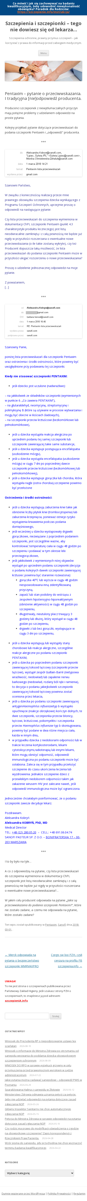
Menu (43, 53)
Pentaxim (51, 924)
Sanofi (62, 924)
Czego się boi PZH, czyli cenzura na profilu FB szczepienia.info (66, 960)
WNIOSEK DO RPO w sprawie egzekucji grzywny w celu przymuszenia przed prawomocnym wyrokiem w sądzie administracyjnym (39, 1070)
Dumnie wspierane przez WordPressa (23, 1193)
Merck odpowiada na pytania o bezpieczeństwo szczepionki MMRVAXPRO (22, 960)
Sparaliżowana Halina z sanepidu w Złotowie (32, 1089)
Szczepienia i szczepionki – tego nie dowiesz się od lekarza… (43, 26)
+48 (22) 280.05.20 (24, 832)
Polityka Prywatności (59, 1193)
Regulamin (79, 1193)
